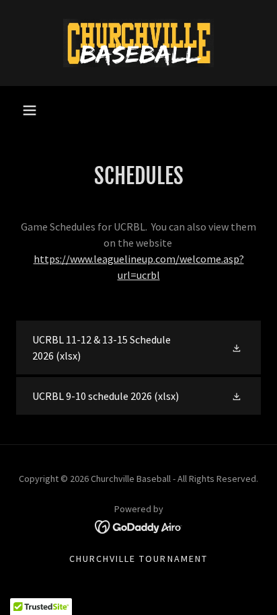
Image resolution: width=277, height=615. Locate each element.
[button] (29, 110)
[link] (138, 43)
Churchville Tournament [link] (138, 558)
